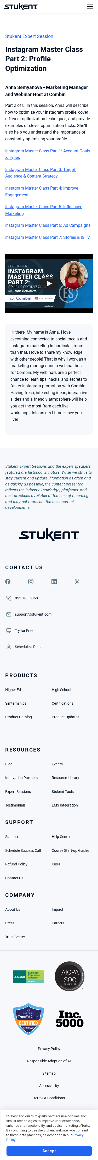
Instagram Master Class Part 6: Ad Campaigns (47, 225)
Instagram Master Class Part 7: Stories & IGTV (47, 237)
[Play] (49, 283)
